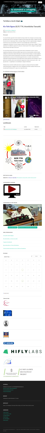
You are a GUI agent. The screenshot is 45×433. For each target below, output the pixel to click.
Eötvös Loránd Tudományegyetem (10, 388)
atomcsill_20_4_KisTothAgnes (11, 129)
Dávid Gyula (5, 417)
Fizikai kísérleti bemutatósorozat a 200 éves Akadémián (14, 248)
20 (22, 281)
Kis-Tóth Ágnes (6, 418)
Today (36, 256)
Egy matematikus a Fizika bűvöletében (11, 245)
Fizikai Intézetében (7, 391)
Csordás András (6, 415)
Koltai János (5, 420)
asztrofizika (8, 30)
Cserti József (5, 412)
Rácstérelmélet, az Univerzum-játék (10, 238)
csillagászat (13, 30)
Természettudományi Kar (8, 389)
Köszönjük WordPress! (9, 429)
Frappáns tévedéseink (7, 242)
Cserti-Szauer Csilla (7, 413)
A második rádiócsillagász (8, 235)
